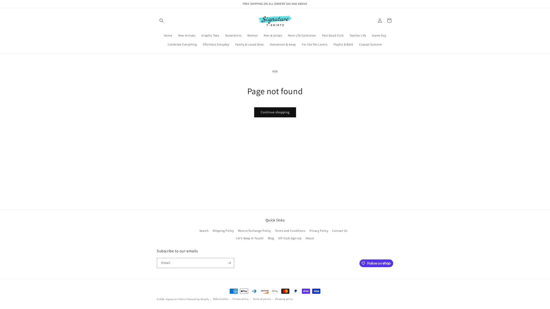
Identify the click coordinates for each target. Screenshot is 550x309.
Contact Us (339, 231)
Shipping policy (284, 298)
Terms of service (262, 298)
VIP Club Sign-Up (290, 238)
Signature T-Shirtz (176, 299)
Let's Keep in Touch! (250, 238)
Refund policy (220, 298)
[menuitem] (168, 35)
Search (204, 231)
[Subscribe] (229, 263)
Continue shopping (275, 112)
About (310, 238)
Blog (271, 238)
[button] (161, 20)
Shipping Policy (223, 231)
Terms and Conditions (290, 231)
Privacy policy (241, 298)
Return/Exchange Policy (254, 231)
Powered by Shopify (198, 299)
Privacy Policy (318, 231)
